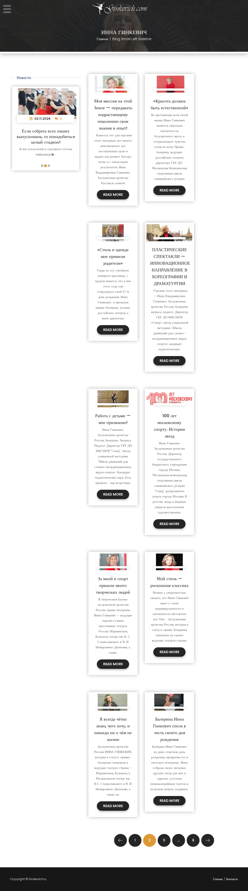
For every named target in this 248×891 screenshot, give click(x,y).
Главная (102, 39)
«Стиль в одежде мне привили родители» (113, 256)
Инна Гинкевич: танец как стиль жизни (47, 133)
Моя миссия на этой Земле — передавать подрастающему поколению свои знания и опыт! (113, 114)
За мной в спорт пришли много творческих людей (113, 585)
